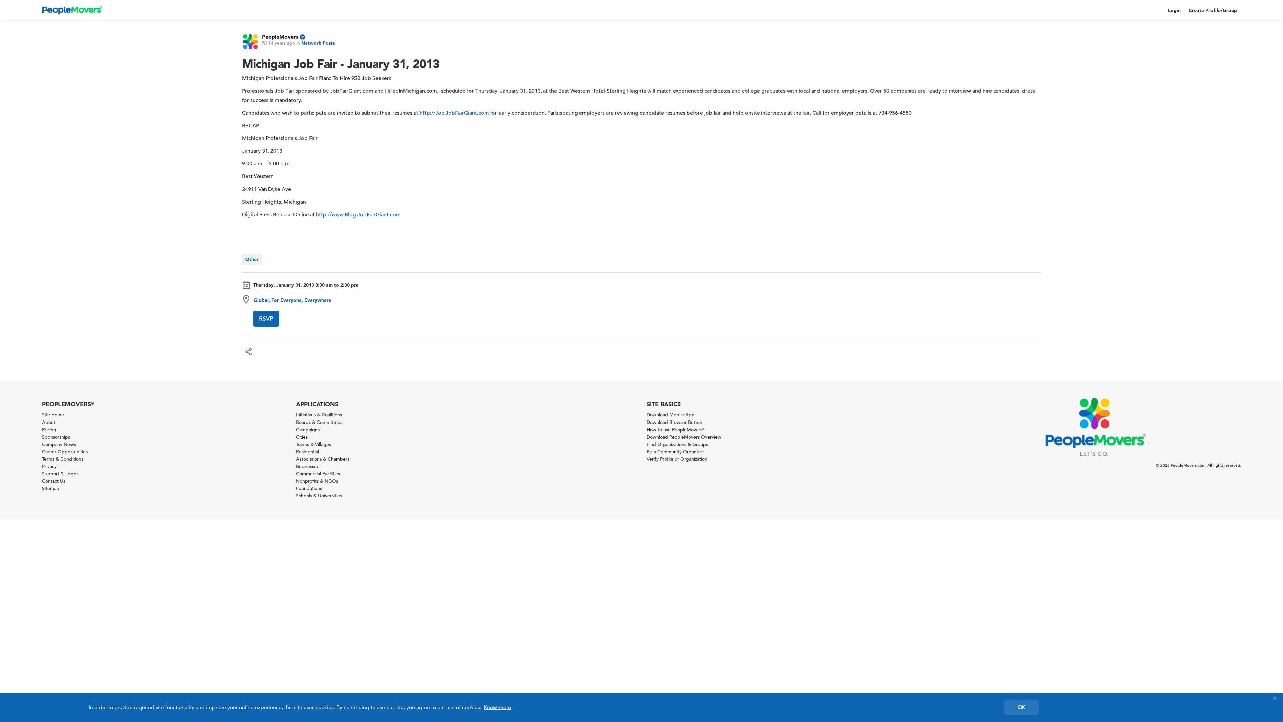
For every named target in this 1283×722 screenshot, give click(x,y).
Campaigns (308, 430)
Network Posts (318, 43)
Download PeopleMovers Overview (684, 437)
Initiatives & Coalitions (319, 415)
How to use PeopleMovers (676, 430)
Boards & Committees (319, 422)
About (48, 422)
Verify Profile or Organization (677, 459)
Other (252, 259)
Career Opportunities (65, 452)
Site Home (53, 415)
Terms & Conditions (62, 459)
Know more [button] (497, 707)
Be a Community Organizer (675, 452)
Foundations (309, 488)
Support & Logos (60, 474)
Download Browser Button (674, 422)
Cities (302, 437)
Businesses (307, 466)
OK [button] (1021, 707)
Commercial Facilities (318, 474)
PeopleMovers (280, 36)
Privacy (49, 466)
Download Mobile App (671, 415)
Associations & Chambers (322, 459)
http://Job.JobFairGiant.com (454, 113)
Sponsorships (56, 437)
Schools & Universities (319, 496)
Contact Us (53, 481)
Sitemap (50, 488)
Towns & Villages (313, 444)
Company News (59, 444)
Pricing (49, 430)
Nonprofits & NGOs (317, 481)
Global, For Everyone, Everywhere (292, 300)
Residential (307, 452)
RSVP (266, 318)
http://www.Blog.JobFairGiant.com (358, 214)
